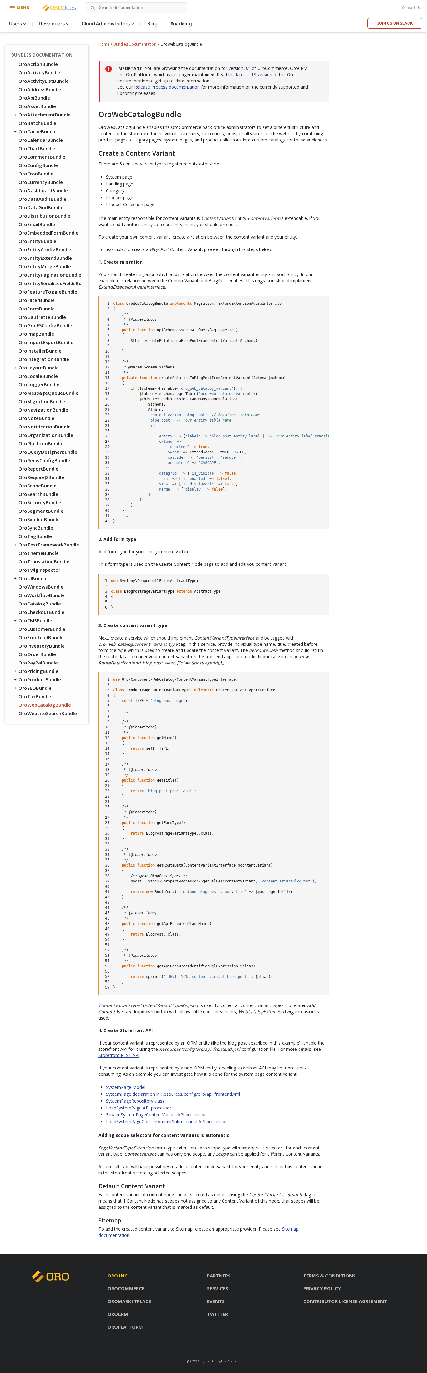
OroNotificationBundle (44, 426)
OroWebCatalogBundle (44, 705)
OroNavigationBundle (43, 410)
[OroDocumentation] (69, 8)
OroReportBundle (38, 469)
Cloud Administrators (106, 23)
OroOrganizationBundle (45, 435)
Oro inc (118, 1275)
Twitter (217, 1314)
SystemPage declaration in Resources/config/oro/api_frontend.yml (173, 1094)
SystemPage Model (125, 1087)
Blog (152, 23)
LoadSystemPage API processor (138, 1108)
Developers (51, 23)
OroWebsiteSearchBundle (47, 713)
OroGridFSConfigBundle (45, 325)
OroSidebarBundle (39, 519)
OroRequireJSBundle (41, 477)
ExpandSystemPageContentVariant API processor (156, 1115)
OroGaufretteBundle (42, 317)
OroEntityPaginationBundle (49, 275)
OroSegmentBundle (40, 511)
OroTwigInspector (39, 570)
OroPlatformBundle (40, 443)
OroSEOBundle (35, 688)
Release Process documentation (167, 87)
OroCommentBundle (41, 157)
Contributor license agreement (345, 1301)
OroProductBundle (39, 679)
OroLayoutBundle (38, 367)
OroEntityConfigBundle (44, 249)
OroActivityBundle (39, 72)
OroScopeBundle (37, 485)
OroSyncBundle (35, 528)
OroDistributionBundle (44, 216)
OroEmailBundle (36, 224)
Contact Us (411, 8)
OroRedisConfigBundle (44, 460)
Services (217, 1288)
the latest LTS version (251, 74)
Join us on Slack (395, 23)
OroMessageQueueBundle (48, 393)
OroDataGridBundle (40, 207)
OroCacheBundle (37, 131)
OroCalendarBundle (40, 140)
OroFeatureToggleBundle (47, 292)
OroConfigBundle (38, 165)
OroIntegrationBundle (43, 359)
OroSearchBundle (38, 494)
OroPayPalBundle (38, 662)
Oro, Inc (204, 1361)
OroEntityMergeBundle (44, 266)
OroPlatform (125, 1327)
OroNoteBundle (36, 418)
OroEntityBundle (37, 241)
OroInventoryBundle (41, 646)
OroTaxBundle (34, 696)
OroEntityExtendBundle (45, 258)
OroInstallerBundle (40, 351)
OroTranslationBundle (43, 561)
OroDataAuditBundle (42, 199)
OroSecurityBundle (39, 502)
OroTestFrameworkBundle (48, 544)
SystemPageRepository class (135, 1101)
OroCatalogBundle (39, 603)
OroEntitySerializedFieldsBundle (50, 283)
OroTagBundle (35, 536)
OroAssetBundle (37, 106)
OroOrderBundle (37, 654)
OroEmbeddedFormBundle (48, 233)
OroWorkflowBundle (41, 595)
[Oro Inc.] (52, 7)
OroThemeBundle (38, 553)
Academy (181, 23)
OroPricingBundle (38, 671)
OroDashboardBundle (43, 190)
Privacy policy (322, 1288)
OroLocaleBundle (38, 376)
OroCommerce (126, 1288)
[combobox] (136, 8)
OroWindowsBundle (40, 587)
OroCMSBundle (35, 620)
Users (15, 23)
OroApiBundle (34, 98)
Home (103, 44)
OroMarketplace (129, 1301)
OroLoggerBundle (38, 384)
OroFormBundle (36, 308)
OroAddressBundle (39, 89)
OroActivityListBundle (43, 81)
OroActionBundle (38, 64)
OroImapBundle (36, 334)
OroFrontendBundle (41, 637)
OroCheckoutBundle (41, 612)
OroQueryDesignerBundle (47, 452)
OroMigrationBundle (41, 401)
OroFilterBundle (36, 300)
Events (216, 1301)
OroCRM (118, 1314)
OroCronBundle (35, 173)
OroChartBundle (36, 148)
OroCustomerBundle (41, 629)
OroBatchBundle (37, 123)
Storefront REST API (118, 1055)
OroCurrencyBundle (40, 182)
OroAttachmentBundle (44, 114)
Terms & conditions (329, 1275)
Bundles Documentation (134, 44)
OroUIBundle (33, 578)
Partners (219, 1275)
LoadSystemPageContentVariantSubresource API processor (166, 1121)
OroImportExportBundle (45, 342)
